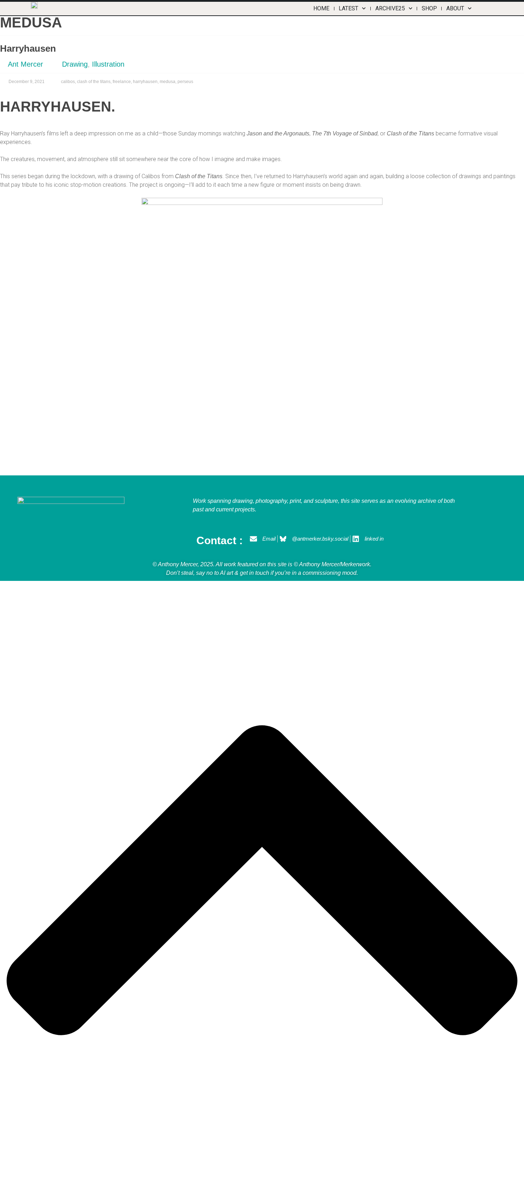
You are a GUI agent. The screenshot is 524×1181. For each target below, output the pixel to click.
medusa (167, 81)
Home (321, 8)
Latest (348, 8)
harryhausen (145, 81)
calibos (68, 81)
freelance (122, 81)
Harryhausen (28, 48)
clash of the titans (94, 81)
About (455, 8)
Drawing (75, 64)
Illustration (108, 64)
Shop (429, 8)
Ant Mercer (25, 64)
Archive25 (390, 8)
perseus (185, 81)
